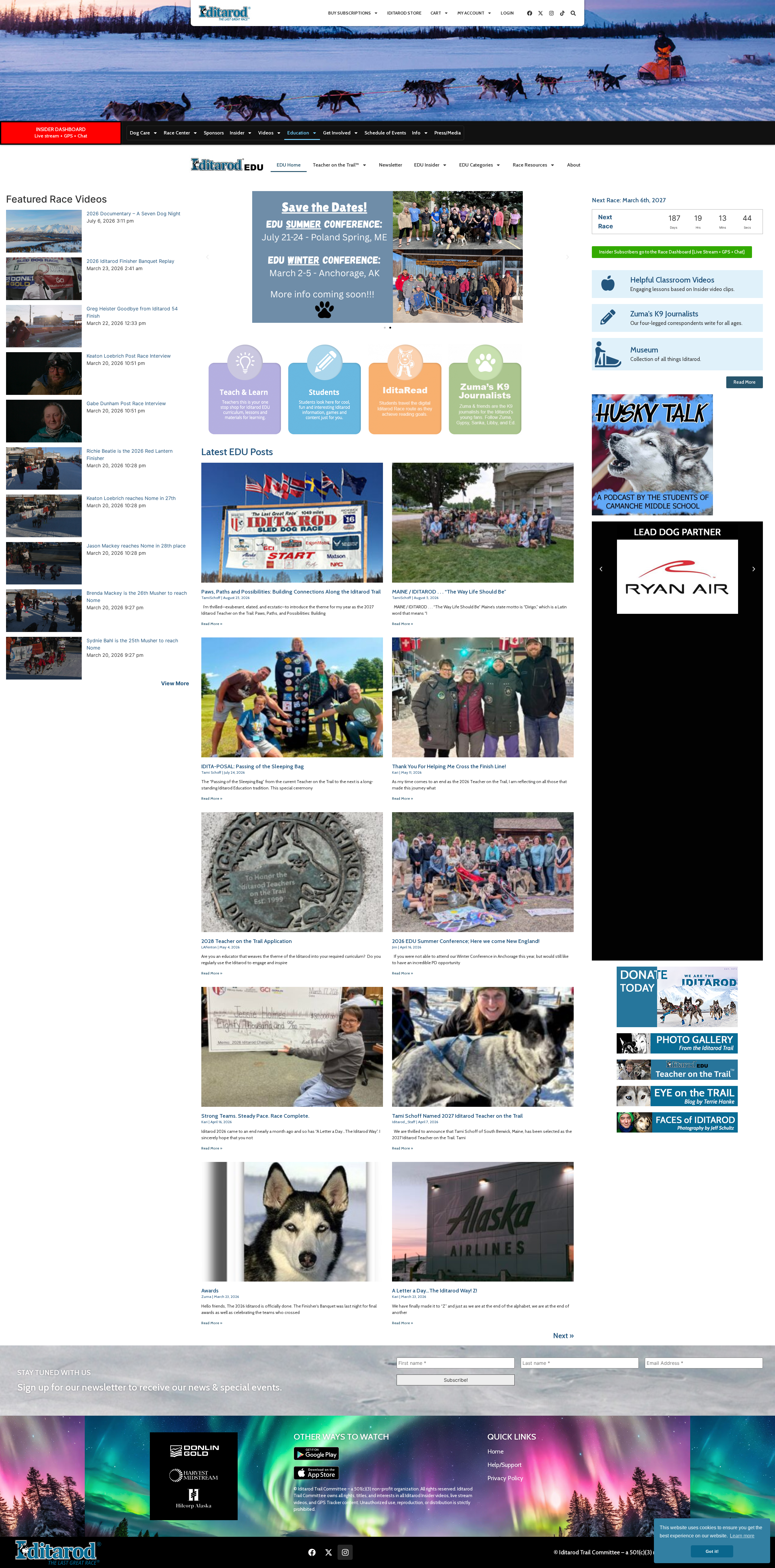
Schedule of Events (385, 133)
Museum (644, 349)
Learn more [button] (742, 1535)
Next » (563, 1335)
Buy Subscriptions (349, 13)
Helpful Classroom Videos (672, 279)
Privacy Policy (505, 1478)
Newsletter (390, 165)
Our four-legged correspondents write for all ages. (686, 323)
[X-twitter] (540, 13)
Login (507, 13)
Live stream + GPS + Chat (61, 136)
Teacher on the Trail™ (336, 165)
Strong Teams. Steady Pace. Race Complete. (255, 1116)
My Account (470, 13)
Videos (265, 133)
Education (298, 133)
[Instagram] (551, 13)
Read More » (211, 623)
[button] (207, 257)
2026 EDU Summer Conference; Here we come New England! (465, 941)
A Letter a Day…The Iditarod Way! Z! (434, 1290)
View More (175, 683)
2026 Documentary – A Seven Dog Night (133, 213)
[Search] (573, 13)
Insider (237, 133)
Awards (210, 1290)
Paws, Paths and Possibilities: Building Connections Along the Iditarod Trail (291, 591)
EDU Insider (426, 165)
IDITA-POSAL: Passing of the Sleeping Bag (252, 766)
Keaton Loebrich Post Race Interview (129, 356)
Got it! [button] (712, 1551)
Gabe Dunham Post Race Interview (126, 403)
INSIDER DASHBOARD (61, 129)
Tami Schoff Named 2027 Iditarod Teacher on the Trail (457, 1116)
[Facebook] (529, 13)
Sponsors (214, 133)
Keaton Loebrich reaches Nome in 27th (131, 498)
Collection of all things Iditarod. (665, 359)
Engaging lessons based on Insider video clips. (682, 289)
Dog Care (140, 133)
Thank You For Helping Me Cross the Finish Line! (449, 766)
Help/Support (504, 1464)
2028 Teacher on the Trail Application (246, 941)
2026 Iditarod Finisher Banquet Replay (130, 261)
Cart (435, 13)
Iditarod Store (404, 13)
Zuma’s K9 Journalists (664, 313)
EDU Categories (476, 165)
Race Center (177, 133)
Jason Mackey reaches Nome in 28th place (136, 546)
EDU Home (289, 165)
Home (495, 1451)
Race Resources (530, 165)
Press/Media (447, 133)
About (573, 165)
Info (416, 133)
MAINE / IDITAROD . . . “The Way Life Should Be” (449, 591)
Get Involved (337, 133)
